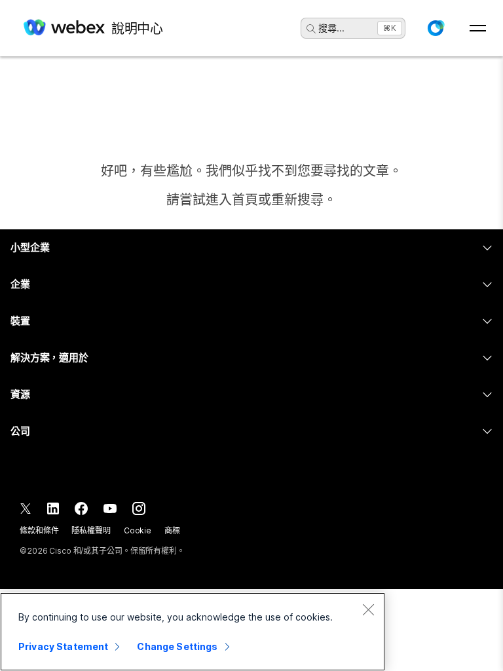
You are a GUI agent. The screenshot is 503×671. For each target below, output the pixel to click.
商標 (172, 530)
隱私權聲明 (90, 530)
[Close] (368, 609)
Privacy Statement (63, 646)
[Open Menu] (478, 28)
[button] (436, 28)
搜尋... (331, 27)
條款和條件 (39, 530)
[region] (192, 631)
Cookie (137, 530)
